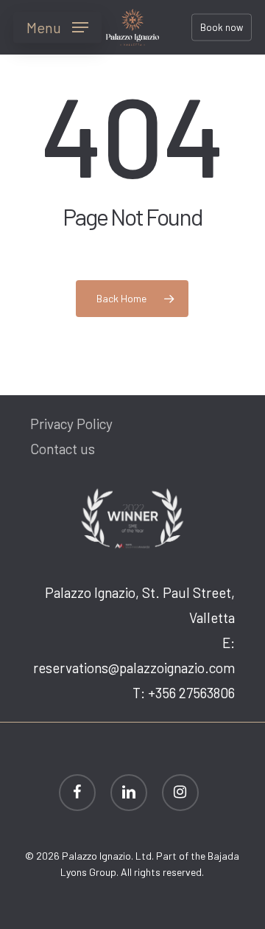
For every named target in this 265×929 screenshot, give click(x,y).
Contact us (62, 448)
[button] (57, 27)
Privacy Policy (71, 423)
